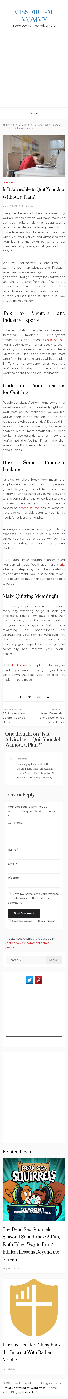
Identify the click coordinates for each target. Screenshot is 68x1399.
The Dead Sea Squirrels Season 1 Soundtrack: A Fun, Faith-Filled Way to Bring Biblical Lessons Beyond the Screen (31, 1245)
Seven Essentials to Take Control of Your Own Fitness (51, 718)
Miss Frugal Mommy (34, 16)
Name (13, 849)
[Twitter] (29, 980)
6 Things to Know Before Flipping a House (14, 718)
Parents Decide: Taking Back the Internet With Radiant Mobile (32, 1352)
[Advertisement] (34, 72)
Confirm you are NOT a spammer (34, 921)
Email (12, 863)
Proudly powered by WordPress (24, 1387)
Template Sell (31, 1392)
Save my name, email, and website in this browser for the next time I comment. (33, 898)
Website (13, 877)
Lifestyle (8, 182)
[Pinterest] (38, 980)
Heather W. (28, 206)
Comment (16, 822)
